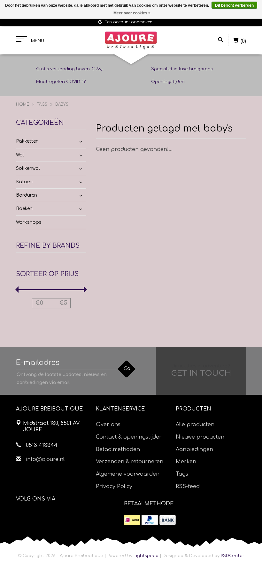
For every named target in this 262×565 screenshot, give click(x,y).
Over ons (108, 424)
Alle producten (195, 424)
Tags (42, 104)
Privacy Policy (114, 486)
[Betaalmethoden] (132, 520)
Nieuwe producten (200, 437)
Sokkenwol (28, 168)
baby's (61, 104)
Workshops (29, 222)
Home (22, 104)
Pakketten (27, 141)
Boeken (24, 208)
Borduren (26, 195)
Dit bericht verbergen (234, 5)
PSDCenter (232, 556)
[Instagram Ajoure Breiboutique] (56, 515)
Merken (186, 461)
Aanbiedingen (194, 449)
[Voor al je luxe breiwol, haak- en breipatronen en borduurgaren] (131, 40)
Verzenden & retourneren (129, 461)
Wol (20, 155)
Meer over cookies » (131, 13)
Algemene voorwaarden (127, 474)
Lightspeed (146, 556)
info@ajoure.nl (45, 459)
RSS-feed (188, 486)
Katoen (24, 181)
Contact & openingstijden (129, 437)
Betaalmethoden (118, 449)
